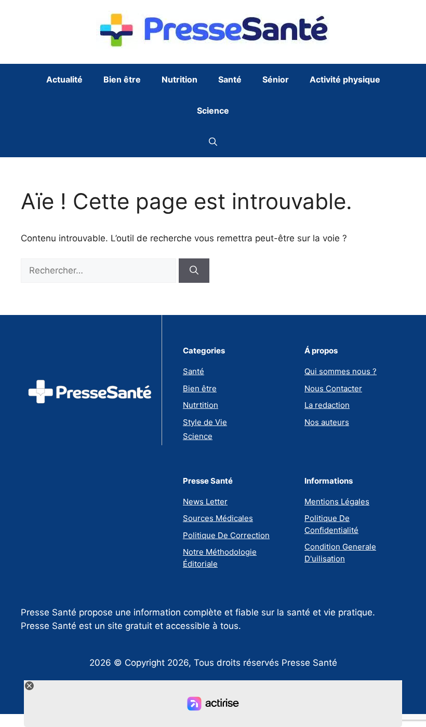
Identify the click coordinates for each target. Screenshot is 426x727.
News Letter (205, 501)
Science (213, 110)
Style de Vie (205, 422)
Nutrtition (200, 405)
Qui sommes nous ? (340, 371)
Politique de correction (226, 535)
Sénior (275, 79)
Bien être (122, 79)
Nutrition (179, 79)
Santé (230, 79)
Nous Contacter (333, 388)
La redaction (327, 405)
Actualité (64, 79)
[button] (213, 141)
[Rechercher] (194, 270)
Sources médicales (218, 518)
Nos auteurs (326, 422)
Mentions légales (336, 501)
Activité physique (345, 79)
